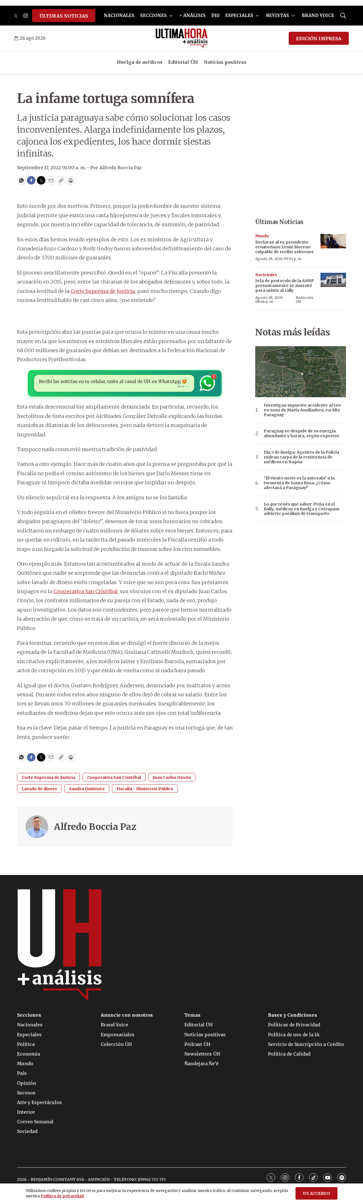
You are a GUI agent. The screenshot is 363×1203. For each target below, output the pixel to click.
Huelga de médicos (139, 62)
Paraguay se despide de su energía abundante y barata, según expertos (301, 433)
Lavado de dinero (39, 788)
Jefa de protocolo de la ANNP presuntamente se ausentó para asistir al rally (284, 285)
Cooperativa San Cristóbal (85, 591)
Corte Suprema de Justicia (103, 291)
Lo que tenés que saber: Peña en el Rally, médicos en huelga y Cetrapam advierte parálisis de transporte (301, 509)
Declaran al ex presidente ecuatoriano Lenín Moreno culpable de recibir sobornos (284, 247)
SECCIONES (153, 15)
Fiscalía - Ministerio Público (145, 788)
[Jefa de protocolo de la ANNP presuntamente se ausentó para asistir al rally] (333, 280)
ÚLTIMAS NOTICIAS (63, 16)
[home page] (182, 38)
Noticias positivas (225, 62)
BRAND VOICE (318, 15)
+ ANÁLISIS (193, 15)
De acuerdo (316, 1193)
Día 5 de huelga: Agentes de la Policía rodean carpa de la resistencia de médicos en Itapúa (301, 457)
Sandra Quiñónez (87, 788)
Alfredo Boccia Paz (95, 826)
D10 (215, 15)
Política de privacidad (62, 1196)
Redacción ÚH (304, 299)
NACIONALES (119, 15)
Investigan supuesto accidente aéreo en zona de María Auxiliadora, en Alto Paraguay (302, 410)
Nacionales (266, 274)
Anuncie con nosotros (127, 1015)
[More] (170, 15)
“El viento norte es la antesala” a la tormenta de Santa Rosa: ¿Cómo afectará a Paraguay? (299, 483)
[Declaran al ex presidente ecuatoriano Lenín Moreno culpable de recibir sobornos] (333, 241)
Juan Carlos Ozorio (172, 777)
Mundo (262, 236)
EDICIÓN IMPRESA (318, 38)
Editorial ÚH (183, 62)
